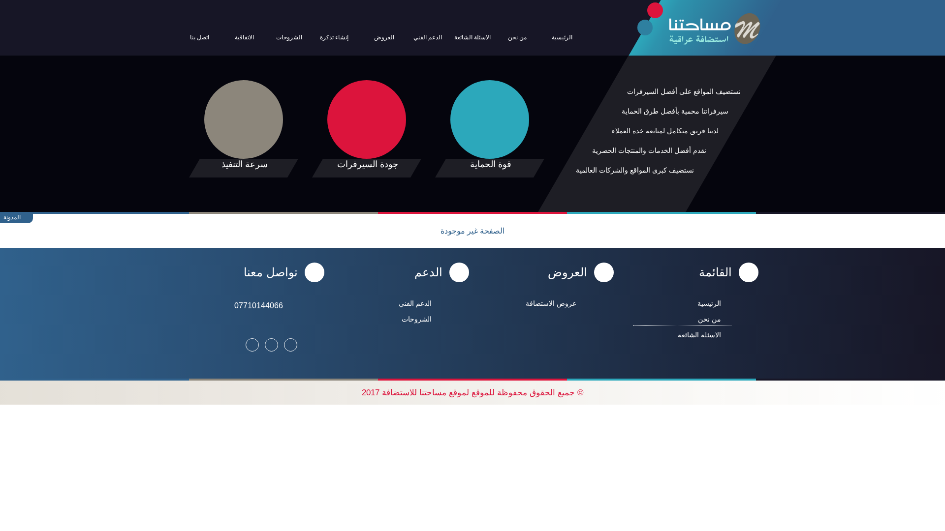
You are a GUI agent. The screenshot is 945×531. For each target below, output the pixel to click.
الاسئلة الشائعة (699, 335)
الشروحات (417, 319)
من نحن (709, 319)
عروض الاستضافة (551, 303)
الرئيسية (709, 303)
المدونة (12, 217)
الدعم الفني (415, 303)
